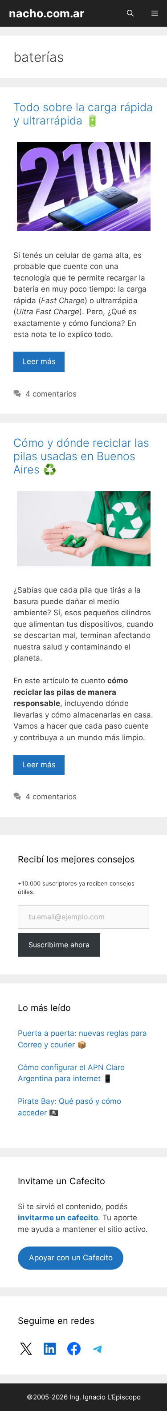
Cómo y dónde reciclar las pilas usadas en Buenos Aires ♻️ (81, 456)
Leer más (39, 361)
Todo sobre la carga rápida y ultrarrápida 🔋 (83, 113)
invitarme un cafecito (58, 1217)
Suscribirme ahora (59, 944)
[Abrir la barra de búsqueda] (130, 13)
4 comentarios (51, 393)
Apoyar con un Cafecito (71, 1257)
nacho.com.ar (46, 13)
